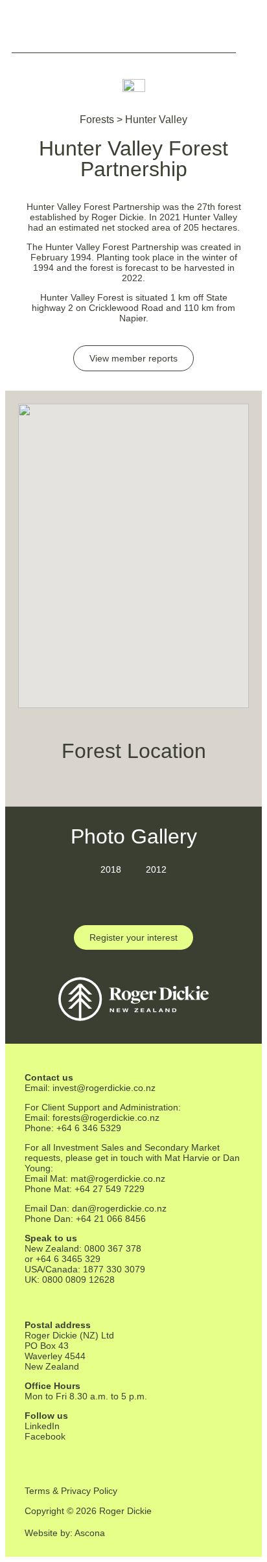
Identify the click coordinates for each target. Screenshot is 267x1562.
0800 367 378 (112, 1248)
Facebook (45, 1436)
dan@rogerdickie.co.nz (119, 1208)
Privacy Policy (89, 1491)
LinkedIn (42, 1426)
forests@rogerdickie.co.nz (105, 1117)
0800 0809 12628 (78, 1279)
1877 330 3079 (114, 1269)
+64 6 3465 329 (68, 1259)
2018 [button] (110, 869)
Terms (37, 1491)
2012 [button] (156, 869)
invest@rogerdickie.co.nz (104, 1088)
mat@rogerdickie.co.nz (118, 1178)
